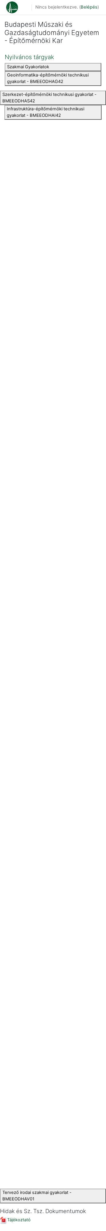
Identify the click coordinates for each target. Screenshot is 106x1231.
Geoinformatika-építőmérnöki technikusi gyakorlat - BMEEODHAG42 (48, 78)
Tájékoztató (19, 1219)
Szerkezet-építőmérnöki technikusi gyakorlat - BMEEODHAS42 (49, 98)
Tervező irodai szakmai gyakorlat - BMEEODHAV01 (37, 1196)
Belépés (89, 7)
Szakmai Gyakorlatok (28, 66)
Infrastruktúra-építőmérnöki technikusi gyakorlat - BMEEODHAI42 (45, 112)
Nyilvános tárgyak (29, 57)
